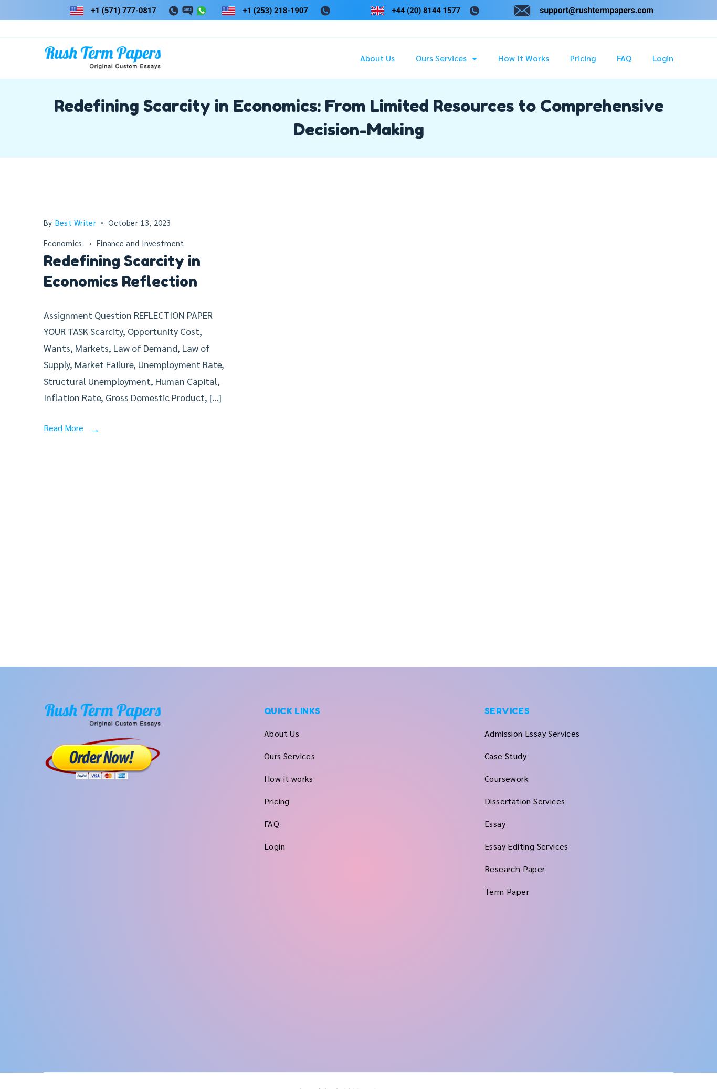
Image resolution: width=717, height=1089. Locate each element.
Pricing (583, 58)
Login (662, 58)
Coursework (506, 778)
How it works (523, 58)
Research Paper (514, 868)
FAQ (624, 58)
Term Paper (506, 891)
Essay (494, 823)
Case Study (505, 755)
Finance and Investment (140, 243)
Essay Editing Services (526, 846)
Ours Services (441, 58)
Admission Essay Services (532, 733)
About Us (377, 58)
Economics (64, 243)
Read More (63, 427)
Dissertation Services (524, 801)
